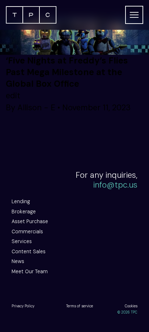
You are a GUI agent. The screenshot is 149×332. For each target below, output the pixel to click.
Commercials (27, 231)
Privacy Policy (23, 306)
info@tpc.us (115, 185)
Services (22, 241)
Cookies (131, 306)
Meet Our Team (30, 271)
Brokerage (24, 211)
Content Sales (29, 251)
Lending (21, 201)
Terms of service (79, 306)
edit (13, 95)
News (18, 261)
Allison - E (36, 107)
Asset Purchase (30, 221)
